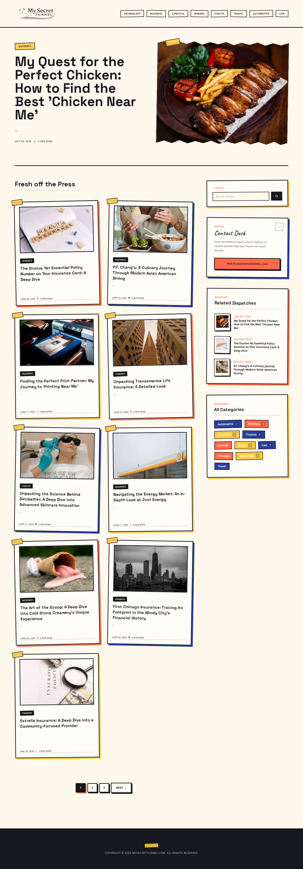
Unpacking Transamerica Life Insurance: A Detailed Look (142, 384)
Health (219, 13)
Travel (238, 13)
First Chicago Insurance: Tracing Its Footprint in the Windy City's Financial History (148, 612)
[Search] (276, 195)
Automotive (261, 13)
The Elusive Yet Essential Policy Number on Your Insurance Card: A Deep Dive (53, 273)
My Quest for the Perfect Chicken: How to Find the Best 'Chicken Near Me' (75, 88)
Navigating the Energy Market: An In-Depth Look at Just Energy (149, 496)
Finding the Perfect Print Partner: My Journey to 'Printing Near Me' (57, 383)
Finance (199, 13)
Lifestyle (178, 13)
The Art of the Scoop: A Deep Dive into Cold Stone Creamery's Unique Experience (54, 612)
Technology (132, 13)
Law (282, 13)
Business (156, 13)
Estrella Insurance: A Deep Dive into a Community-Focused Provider (57, 723)
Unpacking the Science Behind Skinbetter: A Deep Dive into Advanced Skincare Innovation (50, 499)
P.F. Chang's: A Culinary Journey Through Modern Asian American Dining (144, 272)
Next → (121, 788)
